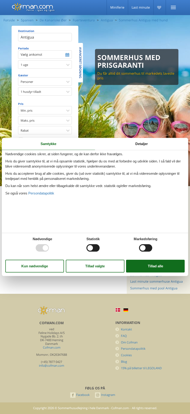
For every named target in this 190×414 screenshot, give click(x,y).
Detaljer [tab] (141, 144)
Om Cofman (129, 342)
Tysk (126, 310)
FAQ (124, 336)
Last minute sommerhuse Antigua (156, 281)
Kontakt (126, 329)
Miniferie (117, 7)
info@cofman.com (51, 366)
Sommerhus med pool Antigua (153, 288)
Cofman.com (51, 347)
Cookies (126, 355)
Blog (124, 362)
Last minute (141, 7)
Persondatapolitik (133, 349)
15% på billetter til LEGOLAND (141, 368)
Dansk (117, 310)
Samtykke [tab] (48, 144)
